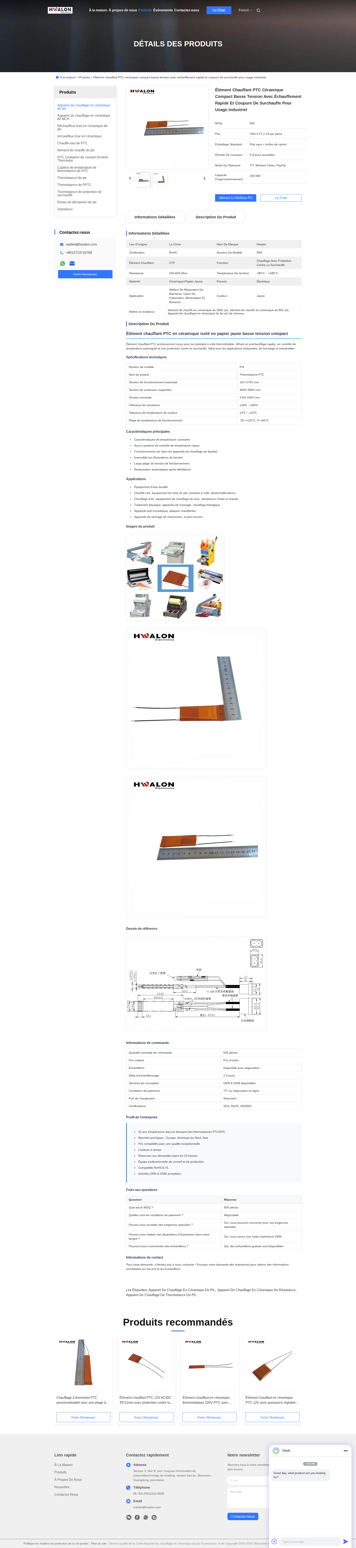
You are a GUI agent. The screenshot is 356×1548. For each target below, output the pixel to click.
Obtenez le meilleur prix (235, 198)
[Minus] (345, 1450)
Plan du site (99, 1543)
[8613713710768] (146, 1518)
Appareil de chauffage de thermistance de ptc (161, 1295)
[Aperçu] (60, 10)
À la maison (98, 10)
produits (60, 1472)
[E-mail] (72, 263)
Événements (163, 10)
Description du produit (216, 217)
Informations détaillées (155, 217)
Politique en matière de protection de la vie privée (55, 1543)
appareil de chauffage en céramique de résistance (256, 1290)
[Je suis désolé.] (62, 263)
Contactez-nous (186, 10)
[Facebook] (137, 1518)
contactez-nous (243, 1516)
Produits (145, 10)
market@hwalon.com (81, 244)
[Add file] (274, 1541)
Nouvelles (61, 1487)
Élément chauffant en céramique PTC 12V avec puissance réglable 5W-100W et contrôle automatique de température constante (271, 1400)
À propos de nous (123, 10)
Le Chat (219, 10)
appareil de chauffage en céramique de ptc (182, 1290)
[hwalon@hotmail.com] (154, 1518)
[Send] (345, 1541)
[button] (61, 1375)
